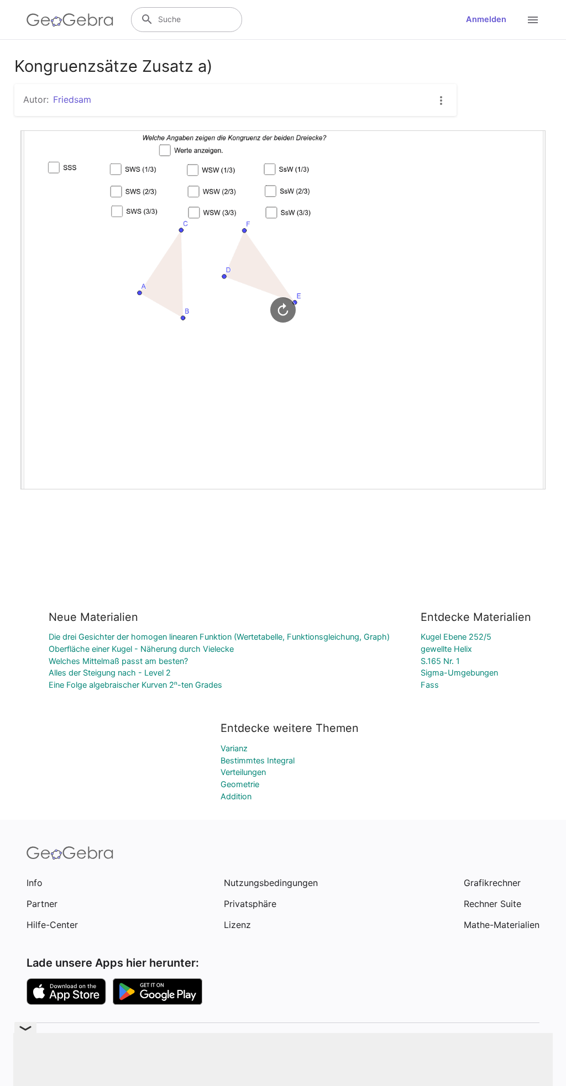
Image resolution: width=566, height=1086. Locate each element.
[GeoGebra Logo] (70, 20)
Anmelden (486, 19)
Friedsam (72, 99)
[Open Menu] (532, 20)
